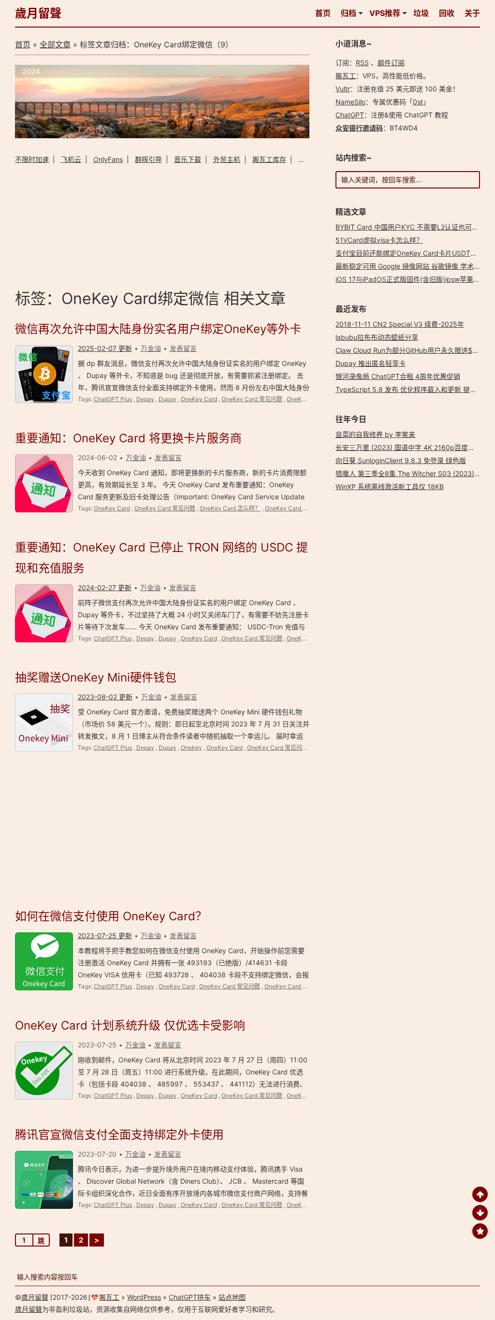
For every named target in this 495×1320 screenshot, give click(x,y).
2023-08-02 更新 (105, 697)
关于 (472, 13)
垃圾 (421, 13)
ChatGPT (349, 115)
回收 (446, 13)
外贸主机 (226, 159)
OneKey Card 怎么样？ (230, 508)
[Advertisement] (162, 225)
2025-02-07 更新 (105, 348)
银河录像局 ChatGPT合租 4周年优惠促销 (397, 376)
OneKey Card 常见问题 (251, 399)
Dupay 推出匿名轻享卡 (370, 363)
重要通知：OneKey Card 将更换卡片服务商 (128, 438)
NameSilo (350, 102)
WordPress (144, 1297)
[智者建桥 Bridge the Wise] (162, 135)
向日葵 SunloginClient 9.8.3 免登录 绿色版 (400, 460)
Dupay (167, 399)
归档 (348, 13)
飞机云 (71, 159)
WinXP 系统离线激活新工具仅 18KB (389, 486)
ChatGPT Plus (113, 399)
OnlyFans (108, 159)
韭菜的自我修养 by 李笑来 (375, 434)
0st (418, 102)
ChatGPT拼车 (190, 1297)
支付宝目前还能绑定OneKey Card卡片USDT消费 (409, 253)
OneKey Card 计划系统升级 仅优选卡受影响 (130, 1025)
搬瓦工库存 (269, 159)
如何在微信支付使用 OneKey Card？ (111, 916)
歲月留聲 (38, 13)
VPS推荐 (384, 13)
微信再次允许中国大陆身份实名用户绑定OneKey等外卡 (158, 329)
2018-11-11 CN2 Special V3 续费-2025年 (399, 324)
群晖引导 (148, 159)
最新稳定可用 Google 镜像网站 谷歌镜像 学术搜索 (411, 266)
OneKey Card (199, 399)
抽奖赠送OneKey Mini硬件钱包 (95, 677)
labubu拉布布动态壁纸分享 (376, 337)
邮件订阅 (391, 62)
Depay (145, 399)
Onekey (191, 747)
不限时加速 (32, 159)
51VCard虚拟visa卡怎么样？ (379, 240)
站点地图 (232, 1297)
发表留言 (183, 348)
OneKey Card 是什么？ (295, 508)
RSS (362, 62)
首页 (323, 13)
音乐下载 (187, 159)
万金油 (151, 348)
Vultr (342, 89)
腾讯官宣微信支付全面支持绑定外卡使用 (119, 1135)
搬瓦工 (345, 76)
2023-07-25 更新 (105, 935)
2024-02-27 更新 (104, 587)
